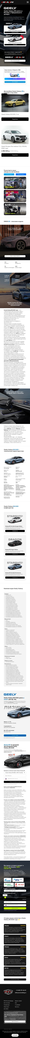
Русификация (6, 1004)
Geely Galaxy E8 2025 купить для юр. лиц (14, 698)
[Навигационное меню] (28, 2)
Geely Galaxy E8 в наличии (15, 30)
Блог (16, 1002)
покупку (13, 867)
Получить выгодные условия (15, 781)
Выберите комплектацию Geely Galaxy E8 (14, 770)
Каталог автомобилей (8, 1000)
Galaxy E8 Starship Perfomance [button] (13, 572)
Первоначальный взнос (9, 893)
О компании (17, 1004)
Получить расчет (15, 908)
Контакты (17, 1006)
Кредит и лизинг (18, 1000)
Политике (15, 784)
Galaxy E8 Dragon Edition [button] (11, 549)
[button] (15, 61)
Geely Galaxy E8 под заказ (15, 42)
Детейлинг (6, 1008)
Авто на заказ (7, 1002)
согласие (13, 783)
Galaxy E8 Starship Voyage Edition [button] (13, 526)
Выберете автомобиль (9, 888)
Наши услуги (6, 1006)
